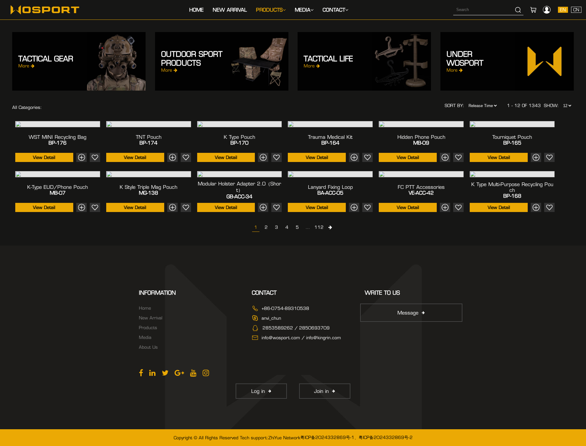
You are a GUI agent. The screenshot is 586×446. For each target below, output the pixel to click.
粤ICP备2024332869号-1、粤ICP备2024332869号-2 (356, 437)
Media (302, 10)
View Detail (44, 157)
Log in (258, 391)
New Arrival (230, 10)
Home (196, 10)
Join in (321, 391)
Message (407, 313)
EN (563, 10)
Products (269, 10)
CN (576, 10)
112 (319, 227)
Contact (334, 10)
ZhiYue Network (284, 438)
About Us (148, 347)
